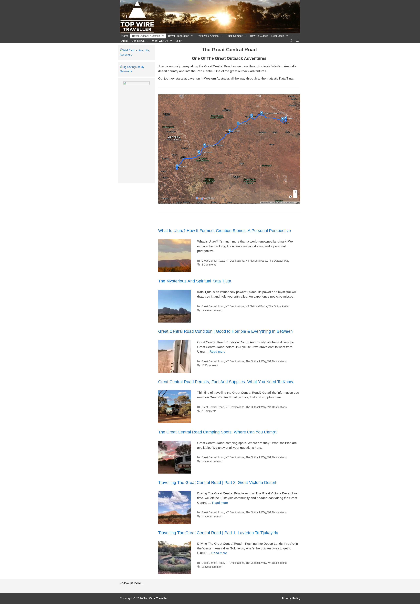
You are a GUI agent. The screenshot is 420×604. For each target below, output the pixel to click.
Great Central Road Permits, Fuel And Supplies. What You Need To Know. (226, 381)
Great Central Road (212, 260)
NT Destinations (234, 260)
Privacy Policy (291, 598)
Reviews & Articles (208, 36)
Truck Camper (234, 36)
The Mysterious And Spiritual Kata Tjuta (194, 281)
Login (179, 40)
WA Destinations (277, 361)
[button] (297, 40)
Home (124, 36)
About (124, 40)
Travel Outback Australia (146, 36)
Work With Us (160, 40)
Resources (277, 36)
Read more (217, 351)
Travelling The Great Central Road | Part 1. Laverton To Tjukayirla (218, 532)
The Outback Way (278, 260)
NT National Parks (256, 260)
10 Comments (209, 365)
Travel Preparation (178, 36)
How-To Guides (259, 36)
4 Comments (208, 264)
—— (294, 36)
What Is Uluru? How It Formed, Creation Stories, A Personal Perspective (224, 230)
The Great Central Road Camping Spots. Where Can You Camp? (217, 432)
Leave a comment (211, 310)
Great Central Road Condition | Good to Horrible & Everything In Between (225, 331)
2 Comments (208, 410)
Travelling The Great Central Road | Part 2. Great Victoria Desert (217, 482)
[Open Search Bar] (291, 40)
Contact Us (138, 40)
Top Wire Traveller (155, 598)
